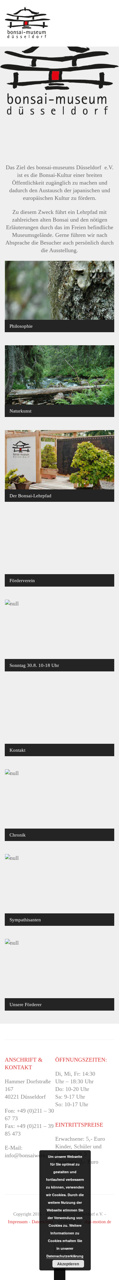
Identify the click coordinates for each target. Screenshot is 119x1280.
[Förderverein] (59, 551)
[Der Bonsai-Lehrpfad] (59, 466)
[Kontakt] (59, 720)
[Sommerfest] (59, 635)
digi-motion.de (97, 1221)
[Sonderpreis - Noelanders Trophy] (59, 805)
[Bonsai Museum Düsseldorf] (27, 34)
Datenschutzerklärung (64, 1256)
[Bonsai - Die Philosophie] (59, 296)
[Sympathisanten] (59, 890)
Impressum (18, 1221)
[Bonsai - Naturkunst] (59, 381)
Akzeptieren (68, 1264)
